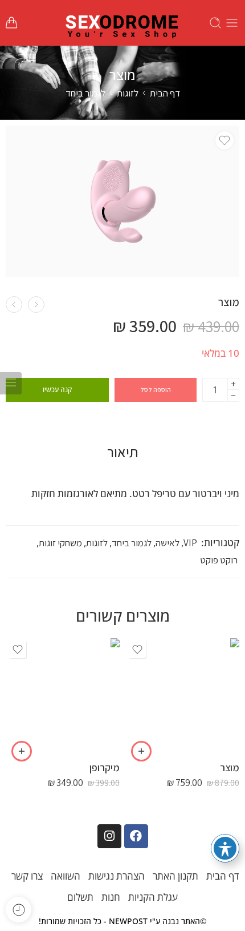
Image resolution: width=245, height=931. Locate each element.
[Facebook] (136, 836)
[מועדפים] (224, 140)
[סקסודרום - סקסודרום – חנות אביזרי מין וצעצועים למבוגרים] (122, 23)
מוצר (229, 767)
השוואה (65, 875)
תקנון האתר (175, 875)
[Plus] (233, 384)
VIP (190, 543)
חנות (110, 897)
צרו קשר (27, 875)
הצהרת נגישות (116, 875)
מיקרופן (104, 767)
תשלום (80, 897)
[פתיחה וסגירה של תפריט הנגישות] (225, 848)
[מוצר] (36, 304)
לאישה (167, 543)
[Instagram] (109, 836)
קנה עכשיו (57, 389)
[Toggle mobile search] (215, 23)
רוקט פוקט (219, 560)
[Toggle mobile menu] (231, 23)
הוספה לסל (155, 389)
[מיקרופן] (63, 695)
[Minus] (233, 396)
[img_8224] (122, 201)
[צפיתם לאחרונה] (18, 909)
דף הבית (165, 93)
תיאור (122, 452)
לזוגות (127, 93)
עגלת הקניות (153, 897)
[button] (141, 751)
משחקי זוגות (60, 543)
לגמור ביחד (85, 93)
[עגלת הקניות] (11, 23)
